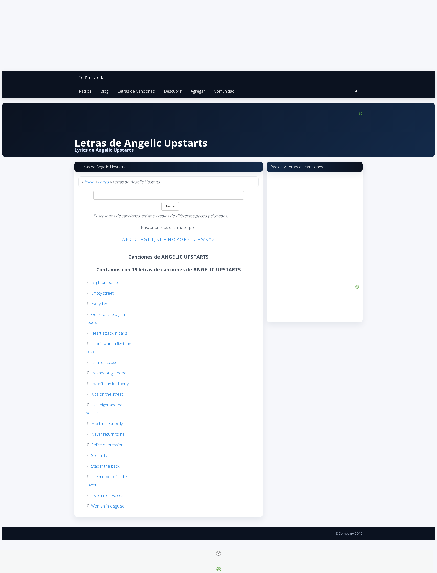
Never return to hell (108, 434)
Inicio (89, 182)
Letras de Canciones (136, 91)
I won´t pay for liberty (110, 383)
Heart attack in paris (109, 333)
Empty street (102, 293)
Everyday (99, 303)
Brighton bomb (104, 282)
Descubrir (173, 91)
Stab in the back (105, 466)
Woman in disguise (107, 506)
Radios (85, 91)
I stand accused (105, 362)
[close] (218, 553)
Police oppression (107, 445)
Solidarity (99, 455)
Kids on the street (107, 394)
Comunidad (224, 91)
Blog (104, 91)
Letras (103, 182)
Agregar (198, 91)
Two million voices (107, 495)
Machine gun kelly (107, 423)
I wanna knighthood (108, 373)
